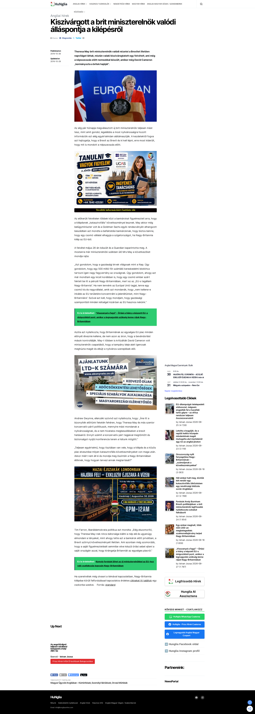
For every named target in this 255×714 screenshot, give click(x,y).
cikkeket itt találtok (141, 580)
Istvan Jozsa (66, 656)
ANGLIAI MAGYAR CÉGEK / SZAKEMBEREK (164, 4)
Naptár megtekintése (173, 390)
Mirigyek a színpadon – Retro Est (186, 385)
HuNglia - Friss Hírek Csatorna (187, 624)
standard (110, 584)
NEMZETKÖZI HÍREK (121, 4)
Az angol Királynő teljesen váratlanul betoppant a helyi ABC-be (58, 647)
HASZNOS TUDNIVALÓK (99, 4)
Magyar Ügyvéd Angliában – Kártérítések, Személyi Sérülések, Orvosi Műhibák (89, 683)
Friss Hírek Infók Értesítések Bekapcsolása (73, 661)
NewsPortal (171, 681)
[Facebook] (196, 698)
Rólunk (53, 703)
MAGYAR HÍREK (138, 4)
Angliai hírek (59, 16)
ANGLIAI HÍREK (79, 4)
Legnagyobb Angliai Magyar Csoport (186, 634)
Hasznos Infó (97, 703)
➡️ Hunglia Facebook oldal (182, 644)
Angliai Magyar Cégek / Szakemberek (120, 703)
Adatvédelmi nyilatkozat (68, 703)
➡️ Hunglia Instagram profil (182, 650)
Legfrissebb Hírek (188, 581)
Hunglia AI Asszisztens (188, 594)
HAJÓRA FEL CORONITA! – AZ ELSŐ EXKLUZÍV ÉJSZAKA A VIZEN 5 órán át (188, 376)
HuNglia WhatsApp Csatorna (186, 617)
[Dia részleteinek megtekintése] (115, 178)
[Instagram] (203, 698)
